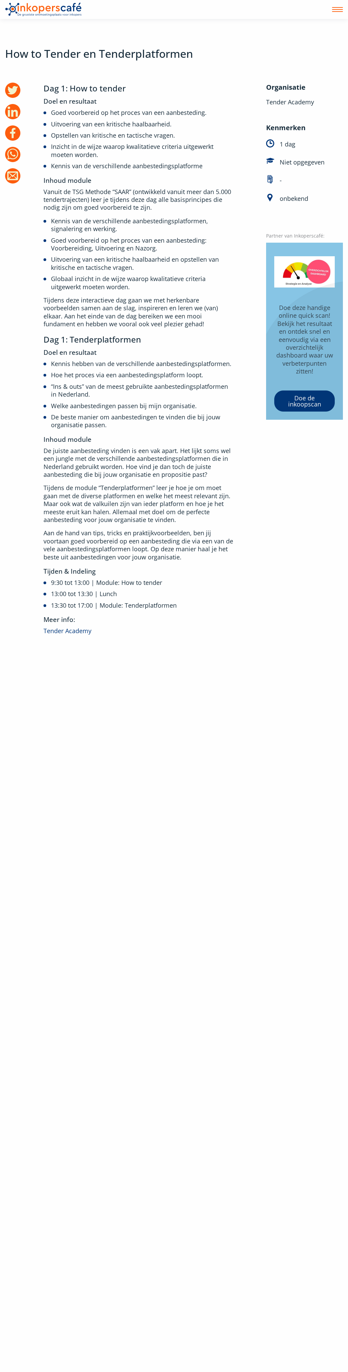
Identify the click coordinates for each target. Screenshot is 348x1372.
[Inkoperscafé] (43, 9)
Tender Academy (67, 631)
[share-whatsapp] (12, 154)
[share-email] (12, 176)
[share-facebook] (12, 133)
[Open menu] (337, 9)
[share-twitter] (12, 90)
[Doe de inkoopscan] (304, 331)
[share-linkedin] (12, 111)
